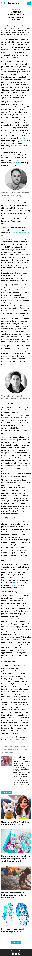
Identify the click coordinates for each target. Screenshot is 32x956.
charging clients (14, 746)
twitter (24, 740)
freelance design (13, 749)
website (9, 740)
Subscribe (16, 942)
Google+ (16, 786)
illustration (10, 2)
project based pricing (8, 752)
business (4, 746)
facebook (17, 740)
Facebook (19, 784)
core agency (25, 746)
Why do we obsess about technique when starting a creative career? (13, 895)
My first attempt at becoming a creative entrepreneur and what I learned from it (15, 858)
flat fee (4, 749)
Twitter (24, 784)
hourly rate (23, 749)
